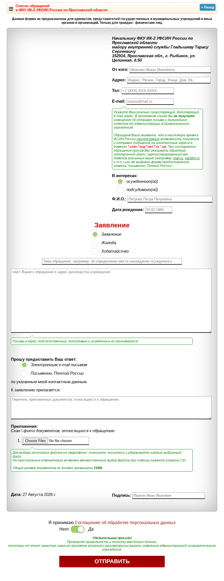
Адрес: (119, 80)
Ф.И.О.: (119, 199)
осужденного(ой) (142, 181)
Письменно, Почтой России (57, 373)
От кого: (120, 69)
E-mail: (118, 101)
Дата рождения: (128, 209)
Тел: (116, 90)
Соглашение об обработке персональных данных (125, 522)
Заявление (111, 234)
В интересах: (125, 176)
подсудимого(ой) (142, 189)
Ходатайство (115, 251)
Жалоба (108, 243)
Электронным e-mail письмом (59, 365)
